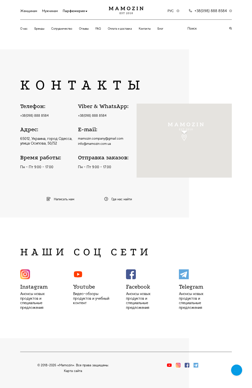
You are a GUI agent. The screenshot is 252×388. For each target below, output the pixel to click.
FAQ (98, 28)
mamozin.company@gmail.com (100, 138)
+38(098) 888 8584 (34, 115)
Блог (160, 28)
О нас (24, 28)
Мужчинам (50, 11)
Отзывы (84, 28)
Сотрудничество (61, 28)
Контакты (145, 28)
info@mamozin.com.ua (94, 144)
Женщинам (28, 11)
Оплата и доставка (120, 28)
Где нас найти (121, 199)
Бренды (39, 28)
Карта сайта (73, 371)
